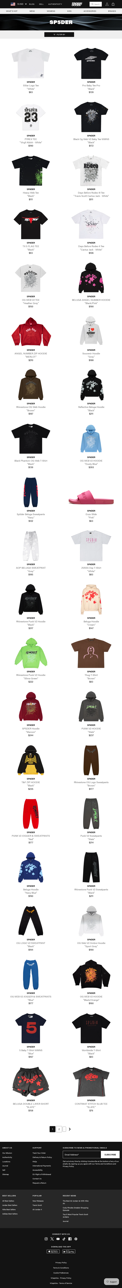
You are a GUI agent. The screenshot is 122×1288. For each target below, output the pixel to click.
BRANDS (112, 11)
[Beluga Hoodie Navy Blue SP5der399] (30, 867)
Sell (41, 4)
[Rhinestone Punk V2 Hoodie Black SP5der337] (30, 599)
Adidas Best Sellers (10, 1213)
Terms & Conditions (61, 1267)
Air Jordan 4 (37, 1209)
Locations (6, 1161)
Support (37, 1148)
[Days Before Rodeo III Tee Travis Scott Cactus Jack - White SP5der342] (91, 171)
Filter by (60, 34)
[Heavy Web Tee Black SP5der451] (30, 171)
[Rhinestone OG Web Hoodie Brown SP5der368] (30, 385)
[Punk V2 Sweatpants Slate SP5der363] (91, 814)
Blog (31, 4)
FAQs (35, 1161)
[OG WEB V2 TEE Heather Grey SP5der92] (30, 278)
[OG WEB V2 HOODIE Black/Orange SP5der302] (91, 975)
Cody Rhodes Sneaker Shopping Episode (75, 1208)
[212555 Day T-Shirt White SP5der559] (91, 546)
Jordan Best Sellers (9, 1205)
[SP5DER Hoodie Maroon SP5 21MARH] (30, 706)
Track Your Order (39, 1153)
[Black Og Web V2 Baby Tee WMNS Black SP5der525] (91, 117)
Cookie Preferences (61, 1272)
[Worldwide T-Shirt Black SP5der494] (91, 1028)
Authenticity (55, 4)
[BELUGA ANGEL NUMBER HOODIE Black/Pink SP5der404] (91, 278)
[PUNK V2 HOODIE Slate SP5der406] (91, 706)
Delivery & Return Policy (42, 1157)
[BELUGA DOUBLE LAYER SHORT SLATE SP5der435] (30, 1082)
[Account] (107, 4)
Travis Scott (37, 1205)
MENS (32, 11)
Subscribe (110, 1154)
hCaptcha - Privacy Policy (61, 1278)
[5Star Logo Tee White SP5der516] (30, 63)
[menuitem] (32, 4)
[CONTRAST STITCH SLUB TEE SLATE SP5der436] (91, 1082)
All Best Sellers (8, 1200)
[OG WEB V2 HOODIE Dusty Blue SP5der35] (91, 439)
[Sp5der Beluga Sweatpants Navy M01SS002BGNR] (30, 492)
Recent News (69, 1195)
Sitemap (5, 1174)
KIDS (69, 11)
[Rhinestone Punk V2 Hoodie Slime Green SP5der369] (30, 653)
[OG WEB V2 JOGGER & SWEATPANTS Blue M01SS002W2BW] (30, 975)
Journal (5, 1165)
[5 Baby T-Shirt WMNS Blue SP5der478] (30, 1028)
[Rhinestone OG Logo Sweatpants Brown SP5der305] (91, 760)
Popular (37, 1195)
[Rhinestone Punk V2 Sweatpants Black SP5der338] (91, 867)
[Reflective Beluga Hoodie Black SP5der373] (91, 385)
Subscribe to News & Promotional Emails (85, 1148)
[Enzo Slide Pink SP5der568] (91, 492)
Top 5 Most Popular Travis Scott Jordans (75, 1215)
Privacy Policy (61, 1262)
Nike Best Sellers (9, 1209)
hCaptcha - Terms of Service (61, 1283)
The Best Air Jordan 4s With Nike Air (76, 1202)
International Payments (42, 1165)
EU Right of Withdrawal (42, 1174)
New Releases (38, 1200)
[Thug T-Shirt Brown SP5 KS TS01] (91, 653)
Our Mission (7, 1153)
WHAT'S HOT (12, 11)
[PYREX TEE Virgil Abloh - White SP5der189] (30, 117)
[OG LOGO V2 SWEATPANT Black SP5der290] (30, 921)
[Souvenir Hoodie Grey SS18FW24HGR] (91, 331)
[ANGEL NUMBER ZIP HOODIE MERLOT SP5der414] (30, 331)
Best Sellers (9, 1195)
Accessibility (38, 1170)
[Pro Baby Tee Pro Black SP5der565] (91, 63)
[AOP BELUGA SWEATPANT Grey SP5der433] (30, 546)
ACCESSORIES (90, 11)
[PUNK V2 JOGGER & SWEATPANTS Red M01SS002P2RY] (30, 814)
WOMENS (51, 11)
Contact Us (37, 1178)
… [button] (64, 1129)
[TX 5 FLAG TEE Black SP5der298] (30, 224)
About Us (7, 1148)
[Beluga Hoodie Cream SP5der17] (91, 599)
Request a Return (39, 1183)
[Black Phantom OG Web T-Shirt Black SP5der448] (30, 439)
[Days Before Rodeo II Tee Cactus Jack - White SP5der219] (91, 224)
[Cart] (113, 4)
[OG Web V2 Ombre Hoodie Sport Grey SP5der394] (91, 921)
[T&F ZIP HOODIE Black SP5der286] (30, 760)
